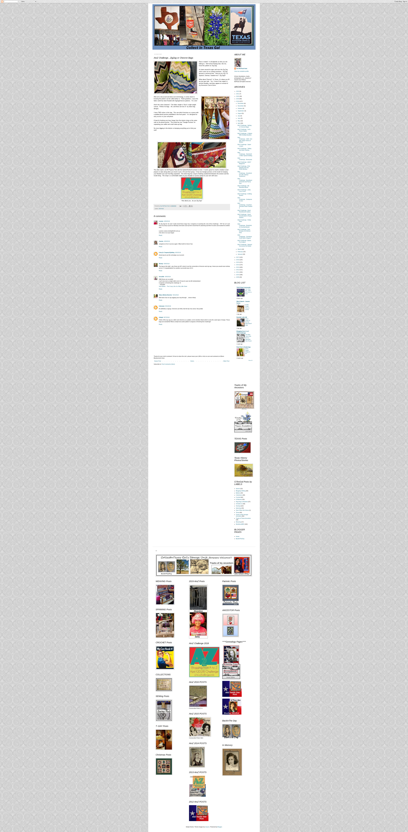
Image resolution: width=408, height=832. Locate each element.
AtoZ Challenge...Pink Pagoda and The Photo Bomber (243, 167)
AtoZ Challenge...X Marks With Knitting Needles (244, 134)
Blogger (219, 827)
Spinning (238, 508)
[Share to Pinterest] (192, 206)
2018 (237, 101)
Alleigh (161, 317)
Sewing (238, 506)
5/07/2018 (166, 317)
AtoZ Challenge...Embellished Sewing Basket (244, 225)
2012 (237, 269)
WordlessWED (240, 524)
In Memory (239, 499)
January (240, 254)
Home (192, 361)
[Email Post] (180, 206)
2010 (237, 274)
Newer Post (157, 361)
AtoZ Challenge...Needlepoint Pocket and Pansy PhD (244, 181)
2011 (237, 272)
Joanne (161, 241)
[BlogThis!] (186, 206)
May (239, 121)
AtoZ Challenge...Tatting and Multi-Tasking (244, 149)
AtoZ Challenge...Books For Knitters (244, 241)
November (241, 106)
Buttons (238, 493)
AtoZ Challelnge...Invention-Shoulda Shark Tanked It (244, 206)
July (239, 116)
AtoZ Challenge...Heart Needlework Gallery (244, 211)
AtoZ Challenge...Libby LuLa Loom (244, 190)
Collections (239, 495)
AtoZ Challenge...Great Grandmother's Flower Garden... (244, 216)
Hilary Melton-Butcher (165, 295)
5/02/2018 (168, 306)
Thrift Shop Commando (243, 287)
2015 (237, 262)
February (240, 251)
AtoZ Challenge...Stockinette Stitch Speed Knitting (244, 154)
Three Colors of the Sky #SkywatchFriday (248, 322)
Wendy (161, 263)
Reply (160, 235)
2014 (237, 264)
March (240, 249)
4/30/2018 (167, 221)
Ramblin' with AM (242, 317)
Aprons (238, 488)
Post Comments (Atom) (168, 364)
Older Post (226, 361)
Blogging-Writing (241, 491)
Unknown (161, 306)
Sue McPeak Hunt (241, 68)
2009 (237, 277)
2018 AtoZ (161, 208)
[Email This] (184, 206)
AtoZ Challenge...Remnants (244, 158)
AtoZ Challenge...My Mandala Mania (243, 186)
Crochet (238, 497)
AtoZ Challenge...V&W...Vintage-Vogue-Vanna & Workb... (244, 140)
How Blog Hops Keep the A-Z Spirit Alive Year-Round (248, 337)
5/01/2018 (176, 295)
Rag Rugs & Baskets (242, 501)
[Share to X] (188, 206)
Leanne (161, 221)
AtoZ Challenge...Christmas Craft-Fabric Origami (244, 236)
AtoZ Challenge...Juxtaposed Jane (244, 199)
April (239, 123)
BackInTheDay (240, 538)
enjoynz (207, 827)
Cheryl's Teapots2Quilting (166, 252)
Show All (250, 360)
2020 (237, 96)
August (240, 113)
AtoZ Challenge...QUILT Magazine (244, 162)
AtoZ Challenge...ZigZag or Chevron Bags (244, 126)
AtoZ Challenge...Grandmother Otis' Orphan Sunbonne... (244, 174)
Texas (237, 512)
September (241, 111)
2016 (237, 259)
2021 (237, 94)
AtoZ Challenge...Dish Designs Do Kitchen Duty (244, 231)
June (239, 118)
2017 (237, 257)
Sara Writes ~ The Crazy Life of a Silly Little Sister (173, 286)
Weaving (238, 522)
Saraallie (161, 276)
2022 (237, 91)
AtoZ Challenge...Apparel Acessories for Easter (244, 245)
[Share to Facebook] (190, 206)
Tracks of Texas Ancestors (243, 518)
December (241, 103)
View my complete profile (241, 71)
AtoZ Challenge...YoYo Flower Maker (243, 130)
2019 (237, 99)
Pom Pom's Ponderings (244, 347)
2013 (237, 267)
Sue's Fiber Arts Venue (242, 510)
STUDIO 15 (239, 504)
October (240, 108)
